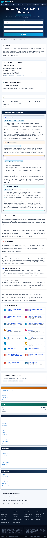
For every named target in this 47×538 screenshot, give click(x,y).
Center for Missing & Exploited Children (13, 363)
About (42, 536)
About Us (26, 513)
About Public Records (28, 514)
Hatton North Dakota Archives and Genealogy (14, 310)
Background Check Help (28, 516)
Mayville (15, 380)
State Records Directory (28, 519)
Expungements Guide (28, 517)
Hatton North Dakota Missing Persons (36, 323)
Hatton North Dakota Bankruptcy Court (35, 310)
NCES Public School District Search (15, 120)
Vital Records (4, 427)
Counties (12, 39)
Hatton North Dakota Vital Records (35, 316)
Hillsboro (10, 380)
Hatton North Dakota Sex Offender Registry (14, 330)
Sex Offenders (4, 425)
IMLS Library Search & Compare (14, 161)
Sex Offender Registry (40, 513)
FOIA (3, 443)
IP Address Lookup (16, 522)
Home (2, 39)
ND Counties (16, 39)
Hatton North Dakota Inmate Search (14, 323)
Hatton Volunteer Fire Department (14, 342)
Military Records (5, 478)
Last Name (23, 24)
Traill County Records (6, 392)
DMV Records (4, 439)
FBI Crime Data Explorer (13, 145)
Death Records (5, 441)
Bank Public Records (5, 522)
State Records (6, 39)
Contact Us (38, 536)
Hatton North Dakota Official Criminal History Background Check (14, 355)
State (23, 29)
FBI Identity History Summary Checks (20, 189)
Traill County (21, 39)
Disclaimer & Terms (33, 536)
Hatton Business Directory (33, 342)
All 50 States (4, 434)
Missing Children (5, 481)
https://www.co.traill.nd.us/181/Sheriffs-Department (14, 75)
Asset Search (4, 483)
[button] (24, 497)
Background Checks (6, 418)
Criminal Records (5, 397)
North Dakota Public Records (7, 390)
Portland (20, 380)
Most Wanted (38, 516)
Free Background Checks (17, 519)
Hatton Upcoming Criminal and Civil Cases (35, 355)
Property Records (5, 399)
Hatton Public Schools (11, 348)
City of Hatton (10, 337)
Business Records (5, 485)
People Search (15, 513)
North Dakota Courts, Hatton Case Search (14, 317)
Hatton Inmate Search (32, 362)
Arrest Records (4, 517)
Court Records (4, 395)
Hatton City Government (33, 337)
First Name (23, 20)
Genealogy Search (5, 476)
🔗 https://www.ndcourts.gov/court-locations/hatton (13, 89)
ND (9, 39)
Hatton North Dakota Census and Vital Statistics (35, 330)
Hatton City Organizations (33, 348)
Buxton (5, 380)
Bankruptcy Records (16, 517)
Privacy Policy (27, 536)
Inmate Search (5, 423)
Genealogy (4, 436)
